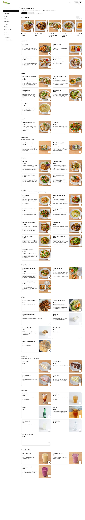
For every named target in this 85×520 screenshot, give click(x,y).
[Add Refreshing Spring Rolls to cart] (80, 152)
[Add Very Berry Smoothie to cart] (49, 476)
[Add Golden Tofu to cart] (49, 53)
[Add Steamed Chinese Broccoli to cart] (49, 323)
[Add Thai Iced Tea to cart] (49, 403)
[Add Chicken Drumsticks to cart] (49, 67)
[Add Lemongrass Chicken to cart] (49, 245)
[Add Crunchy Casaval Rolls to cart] (49, 152)
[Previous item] (77, 17)
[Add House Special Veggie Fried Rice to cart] (73, 30)
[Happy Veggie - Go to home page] (6, 3)
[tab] (24, 13)
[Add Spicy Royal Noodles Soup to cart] (80, 86)
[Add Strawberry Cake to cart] (49, 384)
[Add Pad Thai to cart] (32, 30)
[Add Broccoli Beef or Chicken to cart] (80, 245)
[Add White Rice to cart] (80, 323)
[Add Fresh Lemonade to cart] (49, 430)
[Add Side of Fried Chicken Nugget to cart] (49, 310)
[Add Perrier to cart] (49, 416)
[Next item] (80, 17)
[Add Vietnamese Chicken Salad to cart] (49, 131)
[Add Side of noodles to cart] (80, 337)
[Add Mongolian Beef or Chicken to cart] (49, 231)
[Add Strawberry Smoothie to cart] (80, 462)
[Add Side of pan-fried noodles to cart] (49, 350)
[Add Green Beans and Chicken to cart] (49, 218)
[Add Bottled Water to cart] (80, 430)
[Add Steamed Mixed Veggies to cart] (80, 310)
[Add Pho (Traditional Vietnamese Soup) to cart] (59, 30)
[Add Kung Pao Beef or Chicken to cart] (80, 204)
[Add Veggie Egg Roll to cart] (80, 53)
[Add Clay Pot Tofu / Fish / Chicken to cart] (49, 291)
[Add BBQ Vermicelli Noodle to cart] (80, 184)
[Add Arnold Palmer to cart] (80, 403)
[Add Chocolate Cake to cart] (80, 371)
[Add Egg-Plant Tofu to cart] (46, 30)
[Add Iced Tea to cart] (80, 416)
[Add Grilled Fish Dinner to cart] (80, 277)
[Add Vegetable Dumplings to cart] (80, 67)
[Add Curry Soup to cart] (49, 113)
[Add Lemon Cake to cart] (80, 384)
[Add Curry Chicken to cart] (49, 204)
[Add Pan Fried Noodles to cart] (80, 170)
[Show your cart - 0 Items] (80, 3)
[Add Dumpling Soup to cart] (49, 99)
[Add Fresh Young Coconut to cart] (49, 444)
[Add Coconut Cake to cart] (49, 371)
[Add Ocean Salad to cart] (80, 131)
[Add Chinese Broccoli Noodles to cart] (49, 184)
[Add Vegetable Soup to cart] (80, 99)
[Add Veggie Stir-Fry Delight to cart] (49, 259)
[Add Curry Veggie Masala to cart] (80, 218)
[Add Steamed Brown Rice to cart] (49, 337)
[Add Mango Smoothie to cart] (49, 462)
